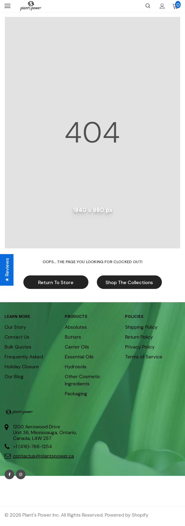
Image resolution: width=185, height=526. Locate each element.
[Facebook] (9, 474)
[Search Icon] (147, 6)
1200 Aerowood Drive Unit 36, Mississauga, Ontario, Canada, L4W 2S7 (45, 432)
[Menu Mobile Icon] (7, 6)
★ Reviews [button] (7, 270)
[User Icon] (162, 6)
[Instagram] (21, 474)
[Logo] (30, 6)
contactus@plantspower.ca (43, 456)
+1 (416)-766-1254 (32, 446)
